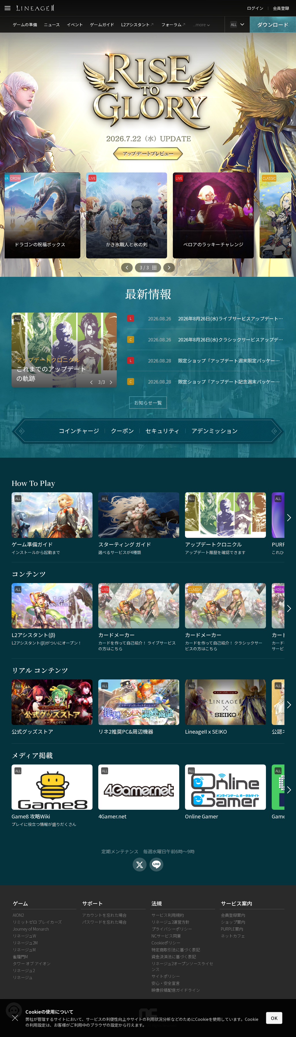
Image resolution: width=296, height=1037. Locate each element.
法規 (156, 903)
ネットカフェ (233, 936)
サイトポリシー (165, 976)
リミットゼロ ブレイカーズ (37, 922)
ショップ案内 (233, 922)
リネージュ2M (25, 943)
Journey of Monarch (31, 929)
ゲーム (20, 903)
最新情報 (148, 293)
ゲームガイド (102, 24)
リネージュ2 (24, 970)
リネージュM (24, 950)
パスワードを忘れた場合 (104, 922)
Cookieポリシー (165, 943)
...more (199, 24)
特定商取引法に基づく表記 (175, 950)
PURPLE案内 (232, 929)
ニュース (52, 24)
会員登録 (281, 8)
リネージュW (24, 936)
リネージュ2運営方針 (170, 922)
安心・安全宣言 (165, 983)
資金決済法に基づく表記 (173, 956)
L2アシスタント (135, 24)
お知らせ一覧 (148, 402)
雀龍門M (20, 956)
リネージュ (23, 977)
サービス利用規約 (167, 915)
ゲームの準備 (25, 24)
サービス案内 (236, 903)
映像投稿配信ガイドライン (175, 990)
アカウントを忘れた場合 (104, 915)
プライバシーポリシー (171, 929)
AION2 (18, 915)
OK (274, 1018)
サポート (92, 903)
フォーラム (171, 24)
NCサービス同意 (166, 936)
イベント (75, 24)
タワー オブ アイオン (32, 963)
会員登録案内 (233, 915)
